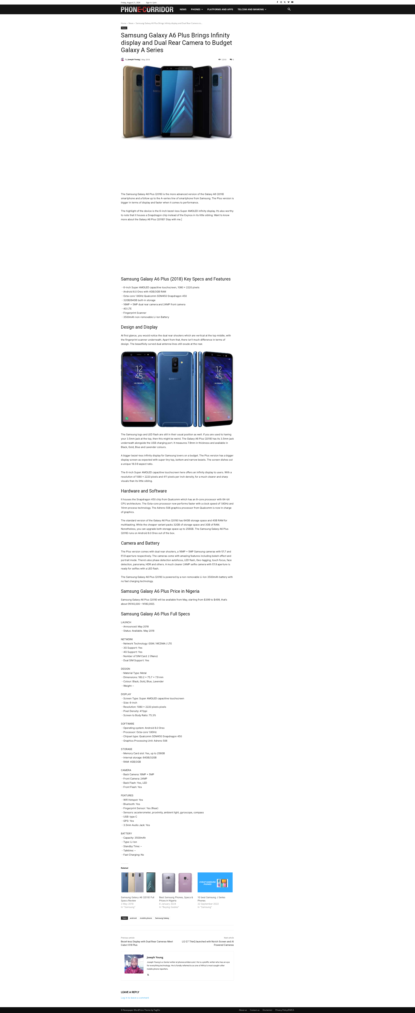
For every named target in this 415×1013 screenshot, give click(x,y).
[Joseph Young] (123, 59)
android (133, 918)
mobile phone (146, 918)
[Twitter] (285, 2)
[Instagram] (281, 2)
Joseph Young (134, 59)
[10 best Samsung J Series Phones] (215, 882)
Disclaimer (267, 1010)
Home (123, 23)
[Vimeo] (288, 2)
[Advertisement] (177, 168)
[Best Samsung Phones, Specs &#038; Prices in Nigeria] (176, 882)
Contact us (255, 1010)
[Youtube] (292, 2)
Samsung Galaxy (162, 918)
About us (243, 1010)
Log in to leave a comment (135, 997)
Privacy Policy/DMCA (284, 1010)
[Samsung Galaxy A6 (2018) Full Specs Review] (138, 882)
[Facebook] (277, 2)
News (131, 23)
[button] (289, 9)
